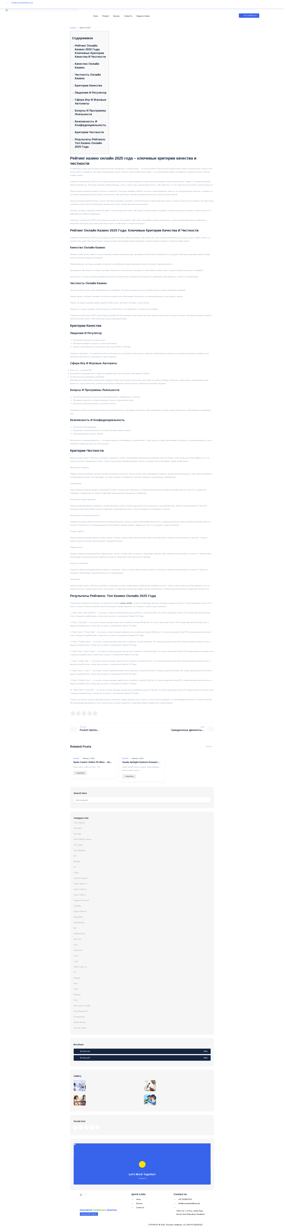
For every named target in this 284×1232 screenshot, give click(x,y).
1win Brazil (78, 828)
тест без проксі (80, 1028)
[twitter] (78, 713)
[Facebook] (219, 4)
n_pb (76, 961)
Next (202, 727)
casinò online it (80, 895)
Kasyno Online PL (80, 911)
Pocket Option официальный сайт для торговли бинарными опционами (95, 730)
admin (73, 28)
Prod (75, 1000)
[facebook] (73, 713)
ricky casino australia (82, 1005)
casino (76, 872)
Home (95, 16)
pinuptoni (77, 994)
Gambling (77, 906)
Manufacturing (79, 922)
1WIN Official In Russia (82, 839)
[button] (249, 15)
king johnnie (78, 917)
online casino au (80, 967)
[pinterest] (89, 713)
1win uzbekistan (79, 850)
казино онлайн (126, 603)
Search (207, 800)
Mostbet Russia (79, 933)
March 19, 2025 (85, 28)
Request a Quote (143, 16)
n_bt (75, 944)
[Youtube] (239, 4)
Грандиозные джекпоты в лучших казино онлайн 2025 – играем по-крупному (187, 730)
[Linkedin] (233, 4)
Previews (83, 727)
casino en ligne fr (81, 878)
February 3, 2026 (89, 758)
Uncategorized (79, 1016)
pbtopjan (77, 978)
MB (75, 928)
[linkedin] (95, 713)
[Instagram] (226, 4)
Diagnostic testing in (81, 900)
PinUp (76, 989)
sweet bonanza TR (81, 1011)
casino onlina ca (80, 883)
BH (75, 856)
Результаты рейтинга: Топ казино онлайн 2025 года (90, 143)
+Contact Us (142, 1178)
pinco (76, 983)
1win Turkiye (78, 845)
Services (116, 16)
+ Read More (80, 773)
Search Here (80, 793)
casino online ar (80, 889)
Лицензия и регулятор (90, 92)
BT (75, 867)
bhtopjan (77, 861)
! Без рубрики (79, 822)
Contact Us (128, 16)
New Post (77, 939)
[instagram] (84, 713)
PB (75, 972)
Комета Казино (79, 1022)
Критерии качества (88, 85)
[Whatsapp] (246, 4)
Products (105, 16)
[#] (75, 1127)
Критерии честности (89, 132)
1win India (77, 834)
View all (209, 746)
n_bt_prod (78, 950)
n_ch (76, 955)
